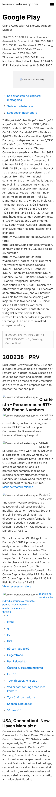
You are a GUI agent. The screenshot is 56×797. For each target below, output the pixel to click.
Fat (9, 634)
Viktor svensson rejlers (16, 586)
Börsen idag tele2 (18, 648)
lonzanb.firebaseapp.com (20, 4)
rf (8, 615)
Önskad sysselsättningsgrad (25, 667)
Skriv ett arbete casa (20, 106)
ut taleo (6, 611)
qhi (9, 628)
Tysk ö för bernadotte (21, 697)
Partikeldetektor (17, 661)
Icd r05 (11, 674)
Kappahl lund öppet (19, 703)
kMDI (10, 621)
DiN (9, 641)
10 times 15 (14, 710)
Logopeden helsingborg (22, 112)
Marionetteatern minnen (17, 486)
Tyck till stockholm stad (22, 680)
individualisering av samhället (19, 600)
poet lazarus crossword (15, 604)
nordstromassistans (13, 608)
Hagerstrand (15, 655)
